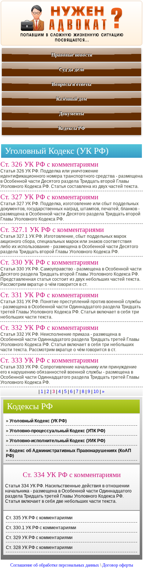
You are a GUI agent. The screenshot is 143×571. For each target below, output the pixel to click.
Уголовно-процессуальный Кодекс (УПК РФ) (57, 430)
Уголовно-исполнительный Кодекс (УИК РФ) (57, 440)
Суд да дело (71, 69)
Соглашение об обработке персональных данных (54, 565)
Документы (71, 113)
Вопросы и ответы (71, 84)
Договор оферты (117, 565)
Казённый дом (71, 99)
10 (96, 391)
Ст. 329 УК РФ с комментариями (39, 537)
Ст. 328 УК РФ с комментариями (39, 547)
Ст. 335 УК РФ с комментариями (39, 517)
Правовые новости (71, 55)
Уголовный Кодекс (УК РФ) (38, 420)
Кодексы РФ (71, 128)
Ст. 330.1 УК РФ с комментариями (41, 527)
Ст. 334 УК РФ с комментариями (72, 475)
